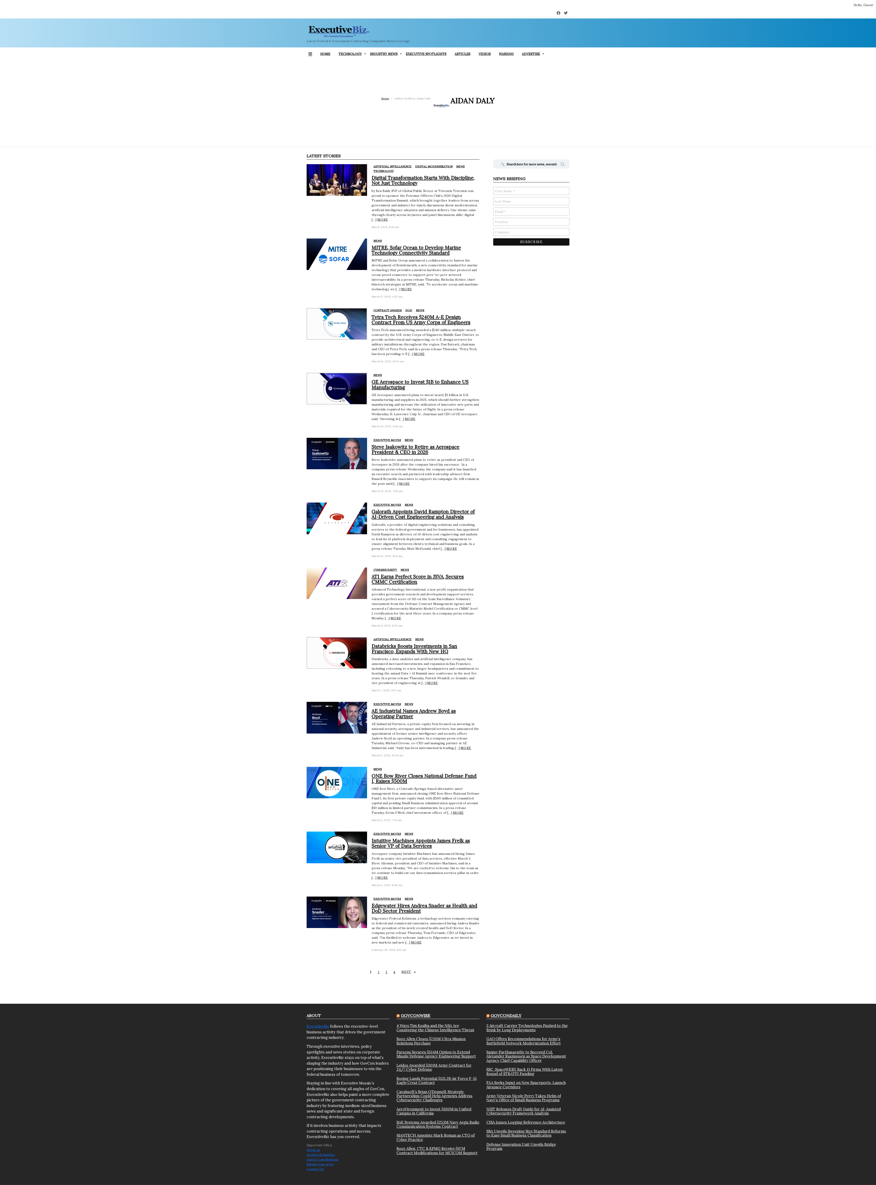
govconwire (415, 1015)
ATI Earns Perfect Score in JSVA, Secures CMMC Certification (418, 579)
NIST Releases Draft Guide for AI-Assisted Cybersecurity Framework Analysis (523, 1111)
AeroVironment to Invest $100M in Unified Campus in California (433, 1111)
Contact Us (315, 1169)
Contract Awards (387, 310)
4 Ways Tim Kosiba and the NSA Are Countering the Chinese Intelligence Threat (435, 1028)
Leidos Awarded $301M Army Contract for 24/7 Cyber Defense (434, 1067)
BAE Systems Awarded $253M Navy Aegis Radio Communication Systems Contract (437, 1124)
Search (562, 165)
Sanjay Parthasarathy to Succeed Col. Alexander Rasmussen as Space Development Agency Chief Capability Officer (526, 1056)
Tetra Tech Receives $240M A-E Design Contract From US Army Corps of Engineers (421, 319)
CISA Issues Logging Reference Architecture (525, 1122)
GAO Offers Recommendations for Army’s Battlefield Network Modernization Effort (523, 1041)
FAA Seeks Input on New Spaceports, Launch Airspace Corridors (526, 1085)
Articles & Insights (321, 1155)
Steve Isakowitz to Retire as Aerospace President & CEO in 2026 (415, 449)
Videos (485, 54)
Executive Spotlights (426, 54)
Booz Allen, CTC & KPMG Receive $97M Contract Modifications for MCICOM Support (436, 1150)
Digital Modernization (434, 166)
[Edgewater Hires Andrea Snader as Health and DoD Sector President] (337, 912)
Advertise (531, 54)
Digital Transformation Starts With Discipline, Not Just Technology (423, 180)
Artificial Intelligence (392, 166)
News (460, 166)
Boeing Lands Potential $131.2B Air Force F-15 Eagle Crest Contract (436, 1080)
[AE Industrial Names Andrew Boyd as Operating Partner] (337, 718)
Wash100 (506, 54)
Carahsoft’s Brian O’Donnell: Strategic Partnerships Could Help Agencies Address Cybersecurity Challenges (434, 1096)
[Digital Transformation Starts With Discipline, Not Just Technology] (337, 180)
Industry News (384, 54)
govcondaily (506, 1015)
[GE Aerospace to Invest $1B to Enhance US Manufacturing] (337, 389)
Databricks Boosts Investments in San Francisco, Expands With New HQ (414, 648)
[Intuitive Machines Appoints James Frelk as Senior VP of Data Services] (337, 847)
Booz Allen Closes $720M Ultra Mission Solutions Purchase (431, 1041)
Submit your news (320, 1164)
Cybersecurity (385, 569)
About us (313, 1150)
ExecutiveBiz (318, 1026)
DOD (408, 310)
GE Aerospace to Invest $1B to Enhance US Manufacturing (420, 384)
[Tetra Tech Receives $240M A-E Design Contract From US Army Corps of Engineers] (337, 324)
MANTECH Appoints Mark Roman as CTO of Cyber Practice (435, 1137)
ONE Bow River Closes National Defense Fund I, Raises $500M (424, 778)
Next (406, 972)
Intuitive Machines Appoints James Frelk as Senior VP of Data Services (421, 843)
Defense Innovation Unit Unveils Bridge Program (521, 1146)
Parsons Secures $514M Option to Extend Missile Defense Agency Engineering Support (436, 1054)
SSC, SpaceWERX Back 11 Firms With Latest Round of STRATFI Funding (524, 1071)
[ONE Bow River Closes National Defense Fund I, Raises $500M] (337, 783)
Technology (350, 54)
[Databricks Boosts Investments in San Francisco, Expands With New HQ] (337, 653)
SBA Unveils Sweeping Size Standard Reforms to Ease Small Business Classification (526, 1133)
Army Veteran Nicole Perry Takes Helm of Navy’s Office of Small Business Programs (523, 1098)
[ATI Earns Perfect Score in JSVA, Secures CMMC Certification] (337, 583)
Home (325, 54)
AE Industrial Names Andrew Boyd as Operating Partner (414, 713)
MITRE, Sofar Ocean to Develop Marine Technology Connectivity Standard (416, 250)
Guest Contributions (322, 1159)
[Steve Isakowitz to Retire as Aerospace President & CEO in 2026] (337, 453)
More (382, 220)
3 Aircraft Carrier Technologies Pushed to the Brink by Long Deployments (527, 1028)
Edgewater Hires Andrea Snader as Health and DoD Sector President (424, 908)
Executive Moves (387, 440)
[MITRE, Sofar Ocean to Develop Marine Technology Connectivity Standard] (337, 254)
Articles (462, 54)
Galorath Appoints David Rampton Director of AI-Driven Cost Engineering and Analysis (423, 514)
